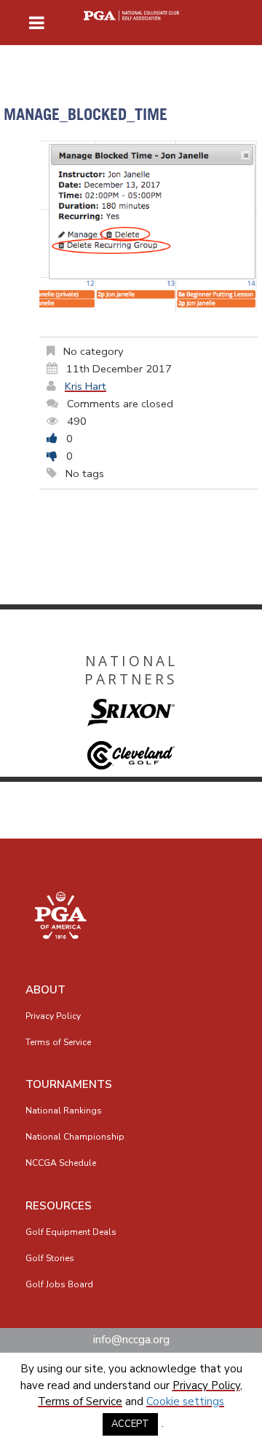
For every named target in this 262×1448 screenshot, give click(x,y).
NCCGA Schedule (60, 1163)
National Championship (74, 1137)
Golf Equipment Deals (70, 1232)
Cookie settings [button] (185, 1401)
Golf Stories (49, 1258)
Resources (58, 1206)
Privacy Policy (53, 1016)
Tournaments (68, 1084)
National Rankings (63, 1110)
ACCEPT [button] (130, 1424)
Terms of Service (58, 1042)
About (45, 990)
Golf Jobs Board (59, 1284)
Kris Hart (85, 386)
